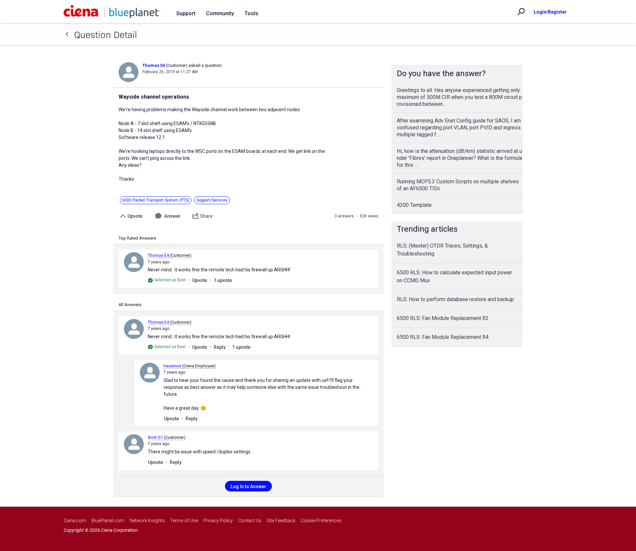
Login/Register (550, 12)
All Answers (130, 304)
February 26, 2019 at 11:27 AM (170, 71)
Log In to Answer (248, 486)
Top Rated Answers (137, 238)
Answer (172, 216)
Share (206, 216)
